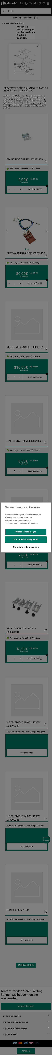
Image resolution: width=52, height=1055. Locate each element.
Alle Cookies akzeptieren (25, 539)
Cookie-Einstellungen (25, 532)
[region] (26, 528)
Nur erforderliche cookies (26, 547)
